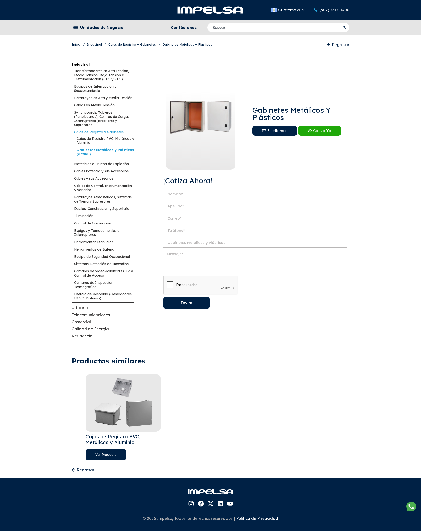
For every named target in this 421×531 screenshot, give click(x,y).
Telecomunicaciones (91, 314)
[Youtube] (230, 504)
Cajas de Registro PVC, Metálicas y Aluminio (105, 140)
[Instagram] (191, 504)
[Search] (344, 27)
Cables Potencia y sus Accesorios (101, 171)
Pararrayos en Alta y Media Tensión (103, 98)
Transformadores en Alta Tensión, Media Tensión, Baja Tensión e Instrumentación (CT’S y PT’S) (101, 75)
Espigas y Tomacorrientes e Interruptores (96, 232)
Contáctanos (184, 27)
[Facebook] (201, 504)
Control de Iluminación (92, 223)
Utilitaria (80, 307)
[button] (76, 27)
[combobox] (273, 27)
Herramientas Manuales (93, 242)
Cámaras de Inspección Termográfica (93, 284)
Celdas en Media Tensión (94, 105)
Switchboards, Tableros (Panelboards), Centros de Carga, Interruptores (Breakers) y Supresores (101, 118)
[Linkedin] (220, 504)
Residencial (83, 336)
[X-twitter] (211, 504)
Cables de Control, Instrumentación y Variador (103, 188)
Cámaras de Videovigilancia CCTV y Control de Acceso (103, 273)
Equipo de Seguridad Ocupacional (102, 256)
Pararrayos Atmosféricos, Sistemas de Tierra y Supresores (103, 199)
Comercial (81, 321)
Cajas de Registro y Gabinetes (99, 132)
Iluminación (83, 216)
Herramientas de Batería (94, 249)
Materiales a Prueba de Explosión (101, 164)
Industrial (81, 64)
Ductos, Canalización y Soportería (101, 208)
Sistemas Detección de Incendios (101, 264)
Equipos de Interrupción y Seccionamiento (95, 88)
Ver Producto (106, 454)
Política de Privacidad (257, 518)
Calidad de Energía (90, 328)
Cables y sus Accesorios (93, 178)
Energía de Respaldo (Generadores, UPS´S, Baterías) (103, 296)
